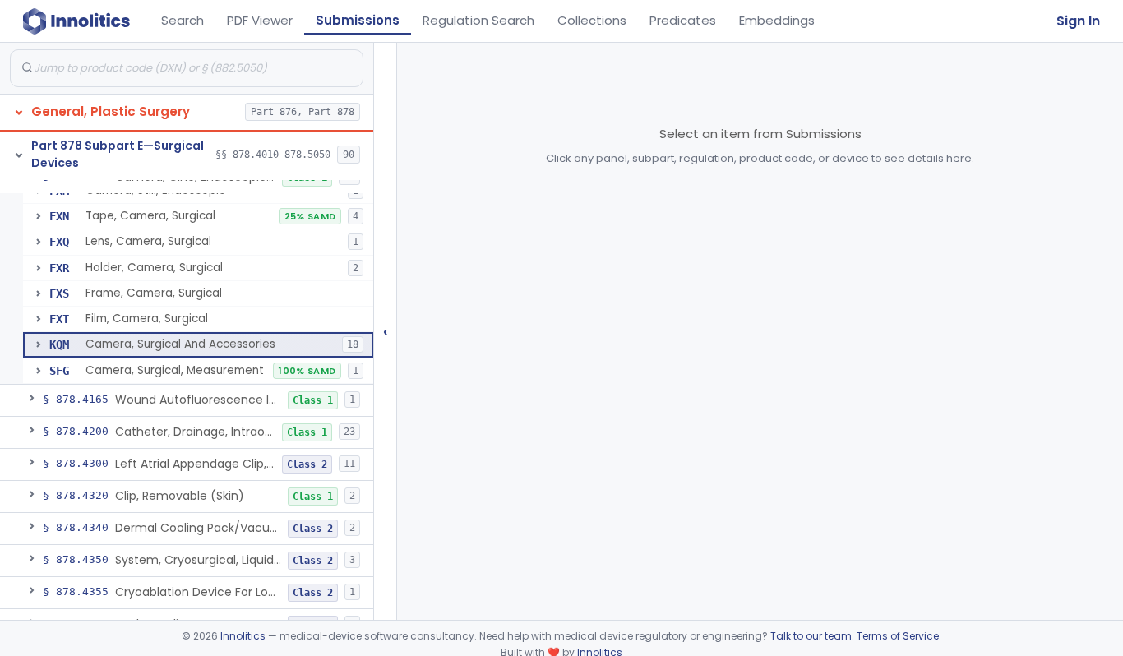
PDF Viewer (260, 20)
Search (182, 20)
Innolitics (243, 636)
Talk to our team (811, 636)
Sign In (1078, 21)
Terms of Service (898, 636)
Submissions (358, 20)
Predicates (682, 20)
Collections (591, 20)
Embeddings (777, 20)
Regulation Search (478, 20)
